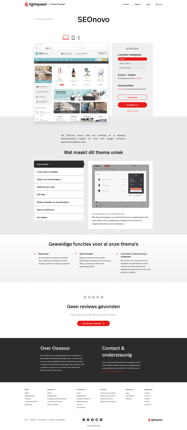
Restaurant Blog (52, 404)
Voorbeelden (81, 407)
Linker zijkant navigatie (47, 171)
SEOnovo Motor (124, 63)
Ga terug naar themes (44, 19)
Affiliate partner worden (108, 402)
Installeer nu (132, 104)
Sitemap (32, 420)
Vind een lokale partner (108, 393)
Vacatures (147, 404)
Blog (127, 393)
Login (148, 4)
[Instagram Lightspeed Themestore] (101, 419)
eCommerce (81, 389)
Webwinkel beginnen (83, 399)
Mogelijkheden (30, 396)
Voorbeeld (132, 97)
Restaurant (51, 389)
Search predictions (45, 209)
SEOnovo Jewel (124, 68)
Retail (27, 389)
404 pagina (42, 217)
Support (138, 4)
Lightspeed (148, 389)
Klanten (147, 399)
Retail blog (28, 404)
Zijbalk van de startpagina (49, 179)
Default (122, 59)
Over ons (147, 396)
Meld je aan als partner (107, 396)
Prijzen (27, 393)
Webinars (129, 399)
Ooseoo (138, 78)
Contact (126, 4)
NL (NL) (160, 4)
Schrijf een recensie (92, 323)
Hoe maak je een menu (55, 402)
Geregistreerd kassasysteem (57, 399)
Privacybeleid (42, 420)
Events (146, 402)
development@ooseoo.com (113, 371)
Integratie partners (106, 399)
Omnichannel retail (31, 402)
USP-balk (41, 194)
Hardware (28, 399)
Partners (103, 389)
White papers (130, 396)
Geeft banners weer (46, 187)
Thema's (79, 404)
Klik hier (121, 89)
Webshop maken (82, 402)
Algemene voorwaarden (57, 420)
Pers (26, 420)
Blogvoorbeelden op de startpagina (53, 202)
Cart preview (42, 164)
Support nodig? (132, 111)
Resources (129, 389)
